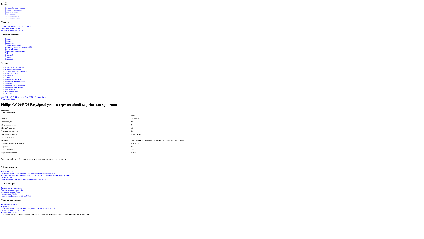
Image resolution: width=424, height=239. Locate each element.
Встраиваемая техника (13, 10)
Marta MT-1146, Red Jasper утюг (13, 97)
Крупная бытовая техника (15, 8)
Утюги (7, 77)
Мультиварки (10, 89)
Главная (8, 39)
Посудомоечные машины (14, 67)
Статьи (8, 57)
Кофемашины (10, 14)
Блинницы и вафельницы (15, 81)
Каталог (8, 41)
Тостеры (8, 93)
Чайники (8, 83)
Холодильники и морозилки (16, 71)
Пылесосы (9, 75)
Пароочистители (11, 73)
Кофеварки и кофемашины (15, 85)
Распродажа (9, 43)
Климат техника (11, 12)
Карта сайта (9, 59)
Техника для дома (12, 16)
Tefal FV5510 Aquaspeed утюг (36, 97)
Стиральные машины (13, 69)
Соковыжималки (11, 91)
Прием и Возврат (11, 49)
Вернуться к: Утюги (8, 99)
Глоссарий (9, 55)
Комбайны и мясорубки (14, 87)
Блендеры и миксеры (13, 79)
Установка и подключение (15, 51)
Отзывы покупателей (13, 45)
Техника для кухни (12, 18)
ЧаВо (7, 53)
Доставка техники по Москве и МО (18, 47)
